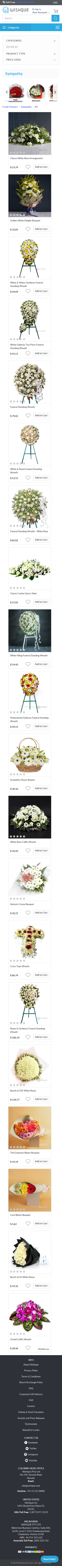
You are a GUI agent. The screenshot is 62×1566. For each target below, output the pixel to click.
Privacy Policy (31, 1370)
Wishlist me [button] (43, 1349)
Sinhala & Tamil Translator (31, 1412)
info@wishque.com (31, 1485)
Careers (31, 1406)
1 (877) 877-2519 (25, 2)
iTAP (31, 1400)
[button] (55, 18)
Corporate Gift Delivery (31, 1394)
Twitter (33, 1448)
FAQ (31, 1388)
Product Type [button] (15, 53)
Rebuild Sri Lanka (31, 1430)
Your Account (40, 12)
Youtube (33, 1460)
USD (55, 2)
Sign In (38, 9)
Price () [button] (13, 59)
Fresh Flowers (10, 106)
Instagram (33, 1454)
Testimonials (31, 1424)
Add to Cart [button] (41, 166)
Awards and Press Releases (31, 1418)
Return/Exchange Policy (31, 1382)
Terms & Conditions (31, 1376)
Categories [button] (13, 27)
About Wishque (31, 1364)
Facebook (33, 1442)
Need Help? (49, 1559)
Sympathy (26, 106)
